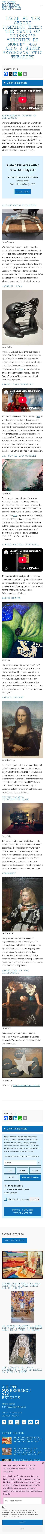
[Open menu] (41, 5)
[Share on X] (10, 74)
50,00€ (22, 1170)
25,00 (10, 1170)
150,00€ (11, 1178)
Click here (22, 192)
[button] (3, 1507)
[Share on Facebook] (6, 74)
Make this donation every (18, 1199)
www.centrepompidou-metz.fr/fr (26, 1086)
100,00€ (35, 1170)
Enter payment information (22, 1212)
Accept (22, 1522)
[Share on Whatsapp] (20, 74)
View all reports (14, 1240)
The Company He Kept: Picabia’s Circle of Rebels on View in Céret (22, 1370)
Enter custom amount (30, 1178)
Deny (22, 1529)
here (21, 369)
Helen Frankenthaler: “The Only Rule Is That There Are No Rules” (21, 1286)
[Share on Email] (25, 74)
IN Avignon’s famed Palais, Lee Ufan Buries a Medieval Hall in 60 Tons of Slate (22, 1328)
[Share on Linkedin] (15, 74)
